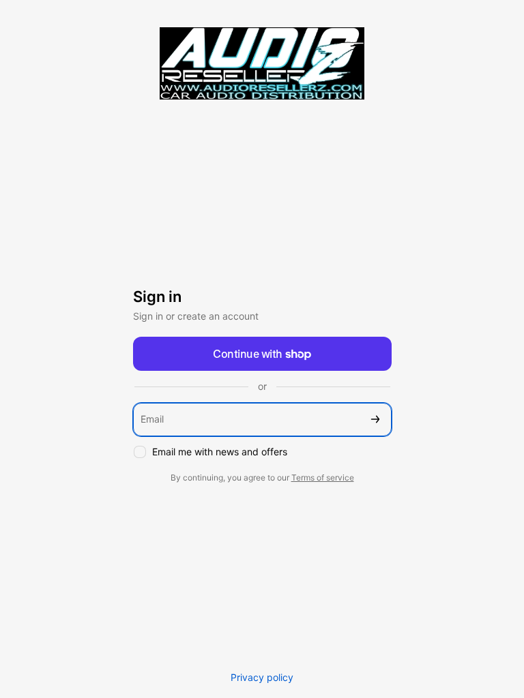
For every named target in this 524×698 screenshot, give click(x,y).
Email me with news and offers (219, 451)
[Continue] (375, 419)
